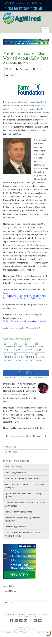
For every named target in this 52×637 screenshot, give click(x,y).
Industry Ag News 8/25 (15, 472)
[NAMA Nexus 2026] (19, 561)
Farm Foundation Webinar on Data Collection (27, 321)
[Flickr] (35, 8)
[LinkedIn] (21, 8)
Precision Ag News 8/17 (16, 526)
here (14, 308)
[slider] (17, 436)
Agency (22, 614)
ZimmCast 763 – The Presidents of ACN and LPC (25, 377)
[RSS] (40, 8)
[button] (45, 30)
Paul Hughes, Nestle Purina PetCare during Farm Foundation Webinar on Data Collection (24, 297)
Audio (6, 328)
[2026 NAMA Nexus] (26, 41)
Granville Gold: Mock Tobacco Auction (22, 478)
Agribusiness (10, 614)
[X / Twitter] (16, 8)
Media (19, 616)
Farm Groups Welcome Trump (18, 511)
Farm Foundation (17, 328)
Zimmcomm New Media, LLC (26, 629)
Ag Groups (43, 614)
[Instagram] (30, 8)
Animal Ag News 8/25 (15, 466)
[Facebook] (11, 8)
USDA (37, 328)
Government (30, 616)
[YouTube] (26, 8)
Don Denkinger (28, 182)
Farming (32, 614)
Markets (30, 328)
